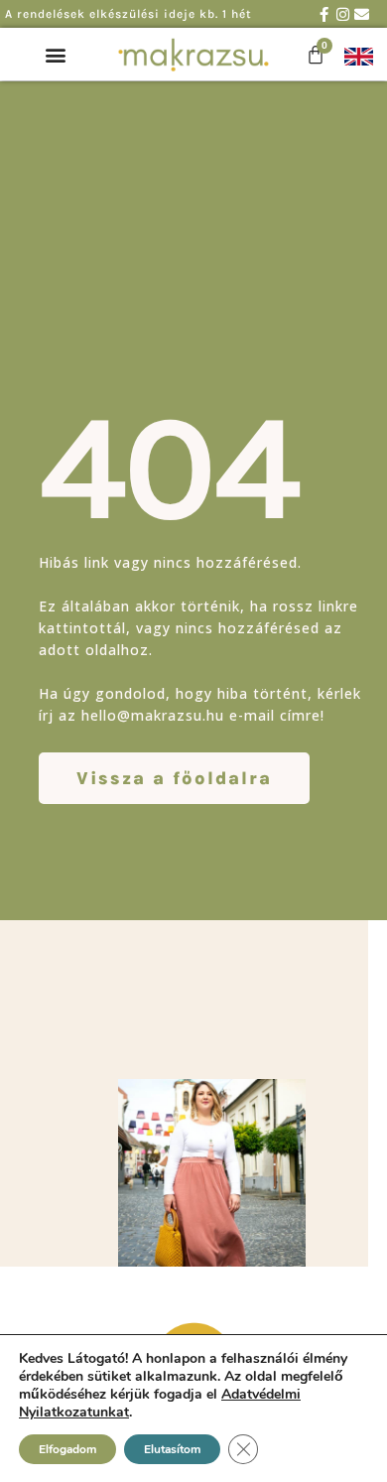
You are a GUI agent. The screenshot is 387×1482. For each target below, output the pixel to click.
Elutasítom (172, 1449)
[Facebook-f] (324, 14)
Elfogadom (67, 1449)
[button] (56, 55)
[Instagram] (342, 14)
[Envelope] (361, 14)
